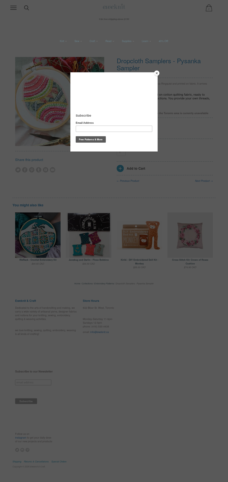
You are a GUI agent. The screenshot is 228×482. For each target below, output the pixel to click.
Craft (93, 41)
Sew (77, 41)
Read (108, 41)
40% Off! (163, 41)
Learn (145, 41)
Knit (62, 41)
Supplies (127, 41)
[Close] (156, 73)
